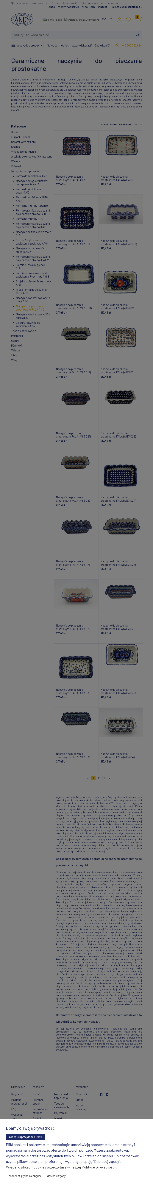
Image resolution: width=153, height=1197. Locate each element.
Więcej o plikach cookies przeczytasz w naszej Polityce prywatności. (61, 1167)
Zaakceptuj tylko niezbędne (25, 1175)
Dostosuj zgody (56, 1175)
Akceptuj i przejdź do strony (25, 1136)
